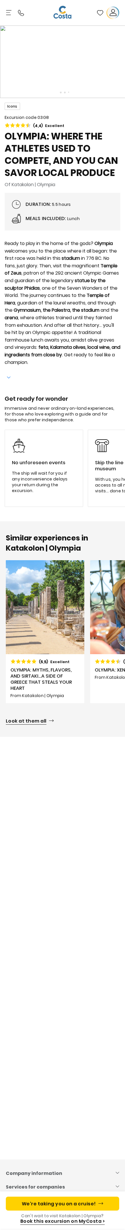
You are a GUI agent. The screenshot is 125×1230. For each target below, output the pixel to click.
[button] (100, 13)
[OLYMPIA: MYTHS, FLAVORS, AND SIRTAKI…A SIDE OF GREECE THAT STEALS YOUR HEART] (45, 631)
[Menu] (9, 12)
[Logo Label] (62, 13)
